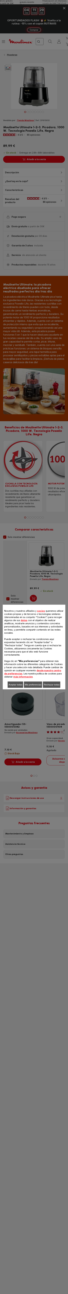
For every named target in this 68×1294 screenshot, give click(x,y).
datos (24, 620)
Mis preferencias (33, 684)
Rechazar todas (52, 684)
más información (23, 676)
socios (41, 611)
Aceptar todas (15, 684)
